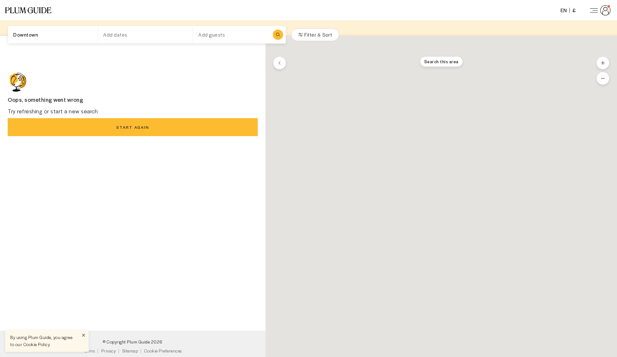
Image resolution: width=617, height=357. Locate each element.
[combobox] (53, 34)
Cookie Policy (36, 344)
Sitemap (130, 351)
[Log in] (599, 10)
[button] (28, 10)
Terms (89, 351)
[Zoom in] (602, 63)
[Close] (83, 335)
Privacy (108, 351)
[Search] (278, 35)
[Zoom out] (602, 78)
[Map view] (279, 63)
